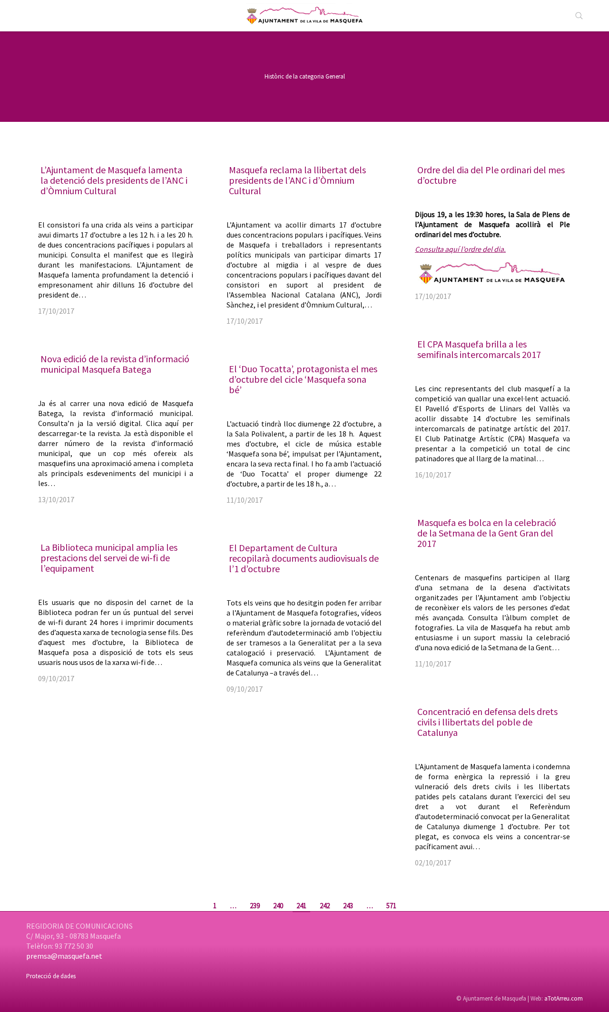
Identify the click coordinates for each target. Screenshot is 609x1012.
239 (255, 905)
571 (391, 905)
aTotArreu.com (563, 998)
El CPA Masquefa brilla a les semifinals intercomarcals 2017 (479, 349)
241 (301, 905)
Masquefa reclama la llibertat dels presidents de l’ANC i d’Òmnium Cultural (297, 180)
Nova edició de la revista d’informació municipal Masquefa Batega (114, 364)
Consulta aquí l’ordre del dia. (460, 249)
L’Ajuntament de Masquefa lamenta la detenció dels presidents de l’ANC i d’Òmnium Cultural (113, 180)
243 (348, 905)
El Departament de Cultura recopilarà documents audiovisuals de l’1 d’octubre (304, 558)
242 (325, 905)
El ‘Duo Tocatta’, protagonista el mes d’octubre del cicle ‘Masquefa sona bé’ (303, 379)
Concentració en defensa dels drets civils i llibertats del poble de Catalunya (487, 721)
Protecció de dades (51, 976)
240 (278, 905)
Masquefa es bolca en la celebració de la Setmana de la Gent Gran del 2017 (486, 532)
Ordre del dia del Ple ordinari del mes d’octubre (491, 175)
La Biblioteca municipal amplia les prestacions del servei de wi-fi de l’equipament (108, 557)
